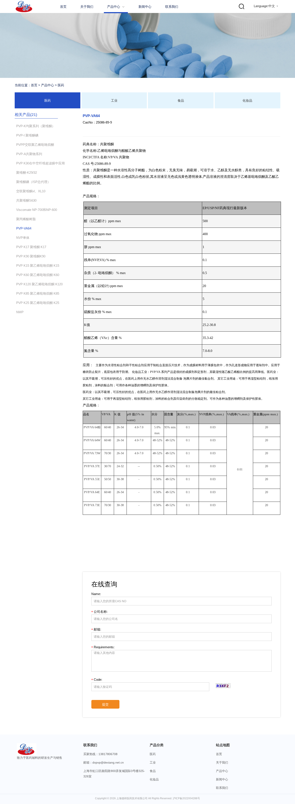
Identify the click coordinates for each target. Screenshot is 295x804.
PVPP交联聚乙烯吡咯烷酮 (35, 144)
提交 (105, 704)
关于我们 (86, 6)
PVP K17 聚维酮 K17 (31, 247)
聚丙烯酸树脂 (26, 219)
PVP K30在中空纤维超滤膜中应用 (40, 163)
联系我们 (171, 6)
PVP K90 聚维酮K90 (30, 256)
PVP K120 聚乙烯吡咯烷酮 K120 (39, 284)
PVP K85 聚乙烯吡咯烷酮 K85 (37, 293)
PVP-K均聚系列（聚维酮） (35, 126)
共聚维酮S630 (26, 200)
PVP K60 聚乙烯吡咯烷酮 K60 (37, 275)
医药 (60, 85)
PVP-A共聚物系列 (29, 154)
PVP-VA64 (23, 228)
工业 (114, 100)
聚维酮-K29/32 (26, 172)
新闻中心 (144, 6)
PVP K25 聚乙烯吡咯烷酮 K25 (37, 303)
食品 (181, 100)
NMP (20, 312)
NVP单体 (22, 237)
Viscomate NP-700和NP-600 (36, 210)
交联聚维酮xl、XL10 (30, 191)
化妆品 (247, 100)
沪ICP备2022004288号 (186, 798)
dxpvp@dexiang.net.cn (108, 762)
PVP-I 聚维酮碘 (27, 135)
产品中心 (116, 6)
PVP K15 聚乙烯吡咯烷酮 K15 (37, 265)
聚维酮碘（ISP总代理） (33, 182)
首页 (63, 6)
